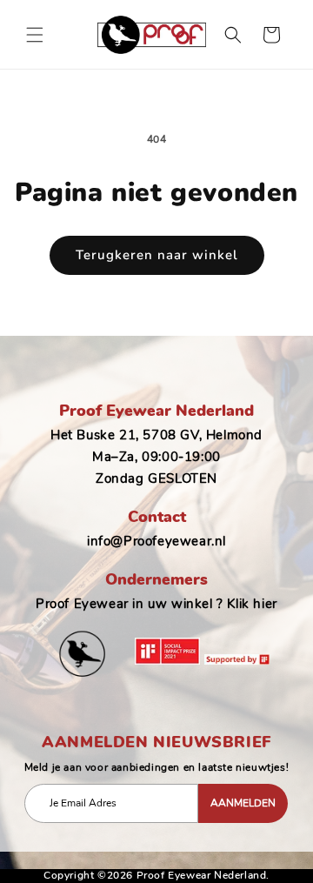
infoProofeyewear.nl (156, 541)
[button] (35, 35)
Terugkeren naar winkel (157, 255)
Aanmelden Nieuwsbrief (156, 742)
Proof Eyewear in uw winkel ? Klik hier (156, 603)
